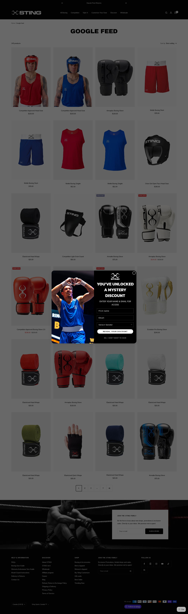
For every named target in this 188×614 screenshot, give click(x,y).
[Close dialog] (134, 273)
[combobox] (114, 324)
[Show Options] (131, 324)
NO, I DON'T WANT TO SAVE (115, 338)
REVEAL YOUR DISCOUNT (115, 331)
